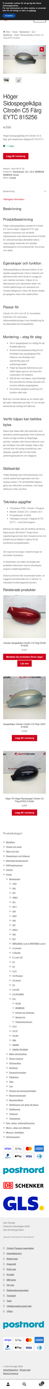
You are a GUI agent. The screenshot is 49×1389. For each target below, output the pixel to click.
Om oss (10, 1284)
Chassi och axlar (14, 846)
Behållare (10, 842)
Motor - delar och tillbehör (18, 1127)
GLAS (18, 1003)
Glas (11, 1081)
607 (14, 939)
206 (14, 888)
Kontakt (10, 1274)
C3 (13, 966)
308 (14, 911)
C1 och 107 (17, 957)
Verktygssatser (13, 1137)
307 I (14, 906)
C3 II (14, 971)
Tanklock (13, 1114)
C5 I (33, 31)
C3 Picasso (17, 975)
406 (14, 920)
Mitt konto (11, 1279)
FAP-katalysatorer (14, 865)
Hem (8, 31)
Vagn (9, 1300)
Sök (24, 1384)
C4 (13, 985)
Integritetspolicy (14, 1253)
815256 (13, 177)
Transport (11, 1295)
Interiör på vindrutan (24, 1012)
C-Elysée (16, 952)
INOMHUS (7, 34)
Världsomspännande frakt (19, 1306)
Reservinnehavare (17, 1095)
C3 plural (16, 980)
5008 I (15, 929)
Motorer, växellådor (15, 1132)
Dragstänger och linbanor (18, 856)
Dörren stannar (16, 1058)
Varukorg (38, 1382)
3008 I (15, 897)
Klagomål (11, 1264)
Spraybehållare (16, 1100)
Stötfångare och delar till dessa (23, 1104)
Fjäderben (14, 1077)
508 (14, 934)
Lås (11, 1086)
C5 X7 (15, 1031)
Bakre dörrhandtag (18, 1054)
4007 (14, 916)
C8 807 (15, 1035)
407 (14, 925)
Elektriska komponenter (17, 860)
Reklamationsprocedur (18, 1290)
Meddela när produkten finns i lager (24, 656)
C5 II (32, 171)
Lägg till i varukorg (15, 156)
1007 (14, 883)
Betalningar (12, 1258)
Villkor (10, 1311)
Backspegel (25, 31)
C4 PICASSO (18, 994)
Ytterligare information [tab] (13, 199)
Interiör (9, 869)
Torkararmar (14, 1118)
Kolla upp (11, 1269)
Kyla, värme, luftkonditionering (20, 1123)
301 (14, 902)
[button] (42, 49)
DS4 (14, 1040)
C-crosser (16, 948)
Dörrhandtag (15, 1063)
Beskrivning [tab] (9, 191)
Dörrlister (13, 1067)
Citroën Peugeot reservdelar (20, 1248)
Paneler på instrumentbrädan (22, 1090)
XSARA (15, 1044)
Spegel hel (20, 1017)
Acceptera (9, 16)
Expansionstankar (17, 1072)
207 (14, 892)
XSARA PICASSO (20, 1049)
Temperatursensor (23, 1021)
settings (32, 10)
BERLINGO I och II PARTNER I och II (29, 943)
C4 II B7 (15, 989)
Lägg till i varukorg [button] (24, 737)
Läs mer (24, 663)
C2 (13, 962)
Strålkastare (14, 1109)
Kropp (15, 31)
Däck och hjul (12, 851)
